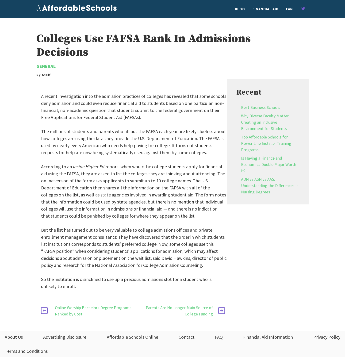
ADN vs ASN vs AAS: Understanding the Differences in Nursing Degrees (270, 186)
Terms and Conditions (26, 351)
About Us (14, 337)
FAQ (289, 9)
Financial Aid (266, 9)
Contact (187, 337)
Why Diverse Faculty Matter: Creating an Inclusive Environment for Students (265, 122)
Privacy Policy (326, 337)
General (46, 66)
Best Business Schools (260, 107)
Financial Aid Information (268, 337)
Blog (240, 9)
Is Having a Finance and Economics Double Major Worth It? (268, 164)
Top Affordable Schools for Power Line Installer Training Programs (266, 143)
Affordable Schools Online (132, 337)
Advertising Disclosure (64, 337)
